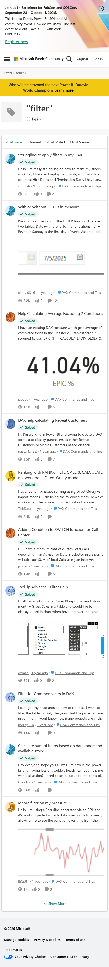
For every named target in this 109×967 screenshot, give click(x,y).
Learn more (64, 90)
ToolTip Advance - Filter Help (43, 586)
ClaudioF (24, 782)
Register (82, 59)
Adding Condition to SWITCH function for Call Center (58, 532)
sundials (24, 186)
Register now (16, 41)
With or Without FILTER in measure (49, 206)
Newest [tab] (35, 142)
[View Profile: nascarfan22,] (10, 424)
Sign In (98, 59)
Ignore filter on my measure (42, 802)
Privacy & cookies (47, 939)
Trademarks (13, 949)
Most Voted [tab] (55, 142)
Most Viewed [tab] (80, 142)
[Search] (69, 59)
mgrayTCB (26, 724)
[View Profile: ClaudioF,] (10, 749)
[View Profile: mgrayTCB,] (10, 697)
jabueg (23, 399)
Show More (57, 903)
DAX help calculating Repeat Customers (52, 420)
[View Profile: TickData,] (10, 476)
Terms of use (75, 939)
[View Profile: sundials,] (10, 159)
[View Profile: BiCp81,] (10, 807)
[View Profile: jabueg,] (10, 317)
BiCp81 (23, 881)
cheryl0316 (26, 292)
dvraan (23, 672)
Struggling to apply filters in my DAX (50, 154)
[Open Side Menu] (6, 59)
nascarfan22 (27, 451)
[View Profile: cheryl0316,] (10, 211)
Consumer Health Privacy (69, 956)
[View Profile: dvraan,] (10, 591)
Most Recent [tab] (15, 142)
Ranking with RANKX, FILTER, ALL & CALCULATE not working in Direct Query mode (60, 475)
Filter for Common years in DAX (46, 693)
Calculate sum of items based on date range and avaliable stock (60, 748)
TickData (24, 508)
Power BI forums (15, 73)
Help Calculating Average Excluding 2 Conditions (60, 313)
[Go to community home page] (39, 59)
